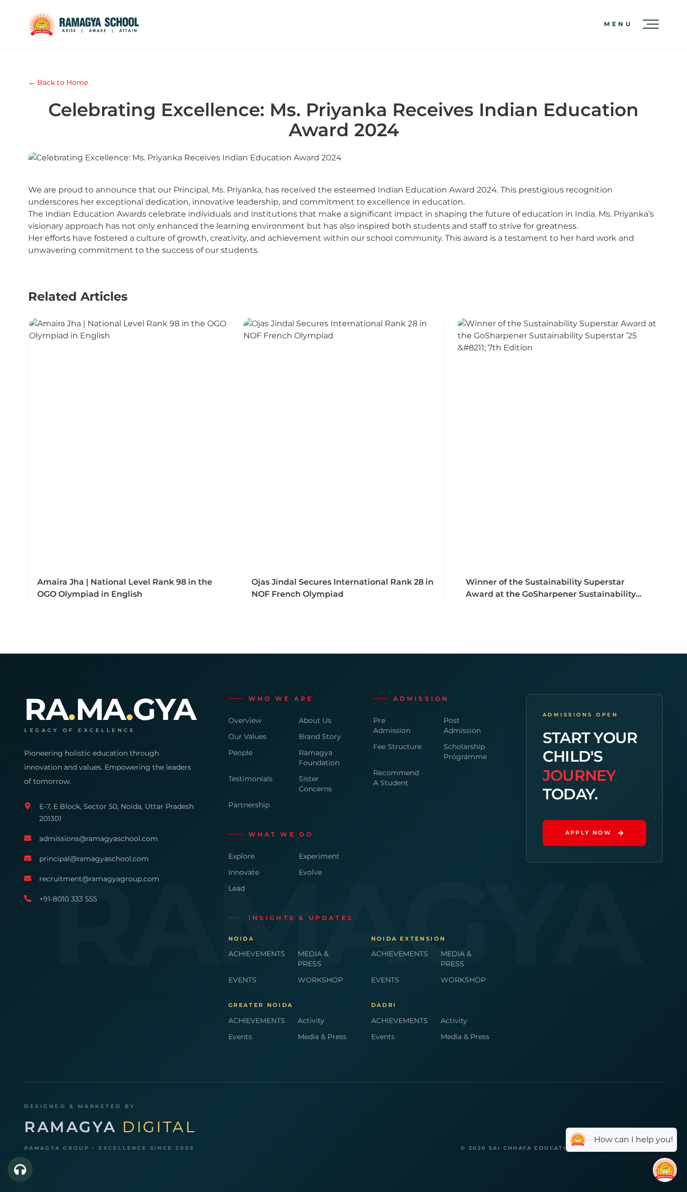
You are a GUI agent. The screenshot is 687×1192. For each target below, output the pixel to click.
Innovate (243, 872)
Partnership (249, 804)
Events (240, 1036)
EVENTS (242, 979)
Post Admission (462, 725)
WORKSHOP (320, 979)
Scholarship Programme (465, 751)
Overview (245, 720)
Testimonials (250, 778)
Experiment (319, 856)
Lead (236, 888)
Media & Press (322, 1036)
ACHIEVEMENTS (255, 953)
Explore (241, 856)
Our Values (247, 736)
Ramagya (110, 1127)
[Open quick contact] (20, 1169)
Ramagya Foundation (319, 757)
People (240, 752)
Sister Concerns (315, 783)
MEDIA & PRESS (313, 958)
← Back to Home (58, 82)
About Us (315, 720)
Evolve (310, 872)
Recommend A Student (396, 777)
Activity (311, 1020)
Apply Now (588, 832)
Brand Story (320, 736)
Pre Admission (391, 725)
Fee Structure (397, 746)
